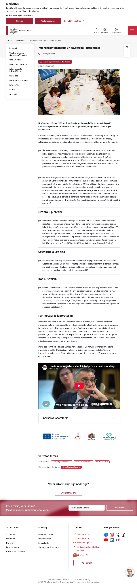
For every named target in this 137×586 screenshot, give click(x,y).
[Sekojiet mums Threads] (123, 535)
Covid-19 (13, 94)
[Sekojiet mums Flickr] (118, 539)
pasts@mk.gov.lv (84, 542)
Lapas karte (43, 543)
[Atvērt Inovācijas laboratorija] (113, 418)
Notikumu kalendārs (18, 64)
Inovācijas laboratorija (83, 462)
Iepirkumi (10, 538)
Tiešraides (13, 75)
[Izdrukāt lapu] (127, 47)
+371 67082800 (84, 534)
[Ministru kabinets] (21, 30)
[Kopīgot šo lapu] (127, 53)
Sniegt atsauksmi (68, 493)
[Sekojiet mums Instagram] (112, 535)
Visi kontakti (86, 563)
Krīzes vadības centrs (15, 551)
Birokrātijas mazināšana (61, 462)
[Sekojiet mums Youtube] (106, 539)
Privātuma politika (46, 534)
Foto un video (15, 59)
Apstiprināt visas (48, 21)
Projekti (9, 543)
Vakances (10, 534)
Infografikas (14, 85)
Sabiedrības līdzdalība (18, 80)
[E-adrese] (78, 555)
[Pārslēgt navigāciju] (132, 30)
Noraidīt (19, 21)
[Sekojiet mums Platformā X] (118, 535)
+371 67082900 (84, 538)
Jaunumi (13, 48)
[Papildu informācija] (86, 555)
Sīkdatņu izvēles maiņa (48, 547)
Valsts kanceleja (102, 462)
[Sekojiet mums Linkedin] (112, 540)
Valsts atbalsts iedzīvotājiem (15, 70)
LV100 (12, 89)
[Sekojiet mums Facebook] (106, 535)
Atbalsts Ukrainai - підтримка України (18, 54)
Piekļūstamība (44, 538)
